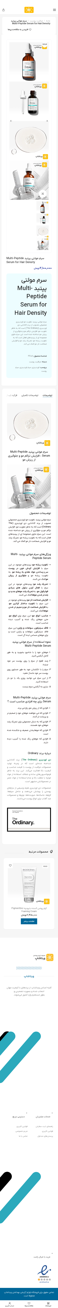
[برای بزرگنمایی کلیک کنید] (43, 194)
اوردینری (35, 367)
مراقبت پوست (36, 21)
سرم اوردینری (25, 367)
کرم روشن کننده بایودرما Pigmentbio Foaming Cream (29, 910)
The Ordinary (29, 759)
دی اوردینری (45, 759)
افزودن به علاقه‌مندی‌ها (18, 29)
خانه (48, 21)
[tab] (47, 395)
